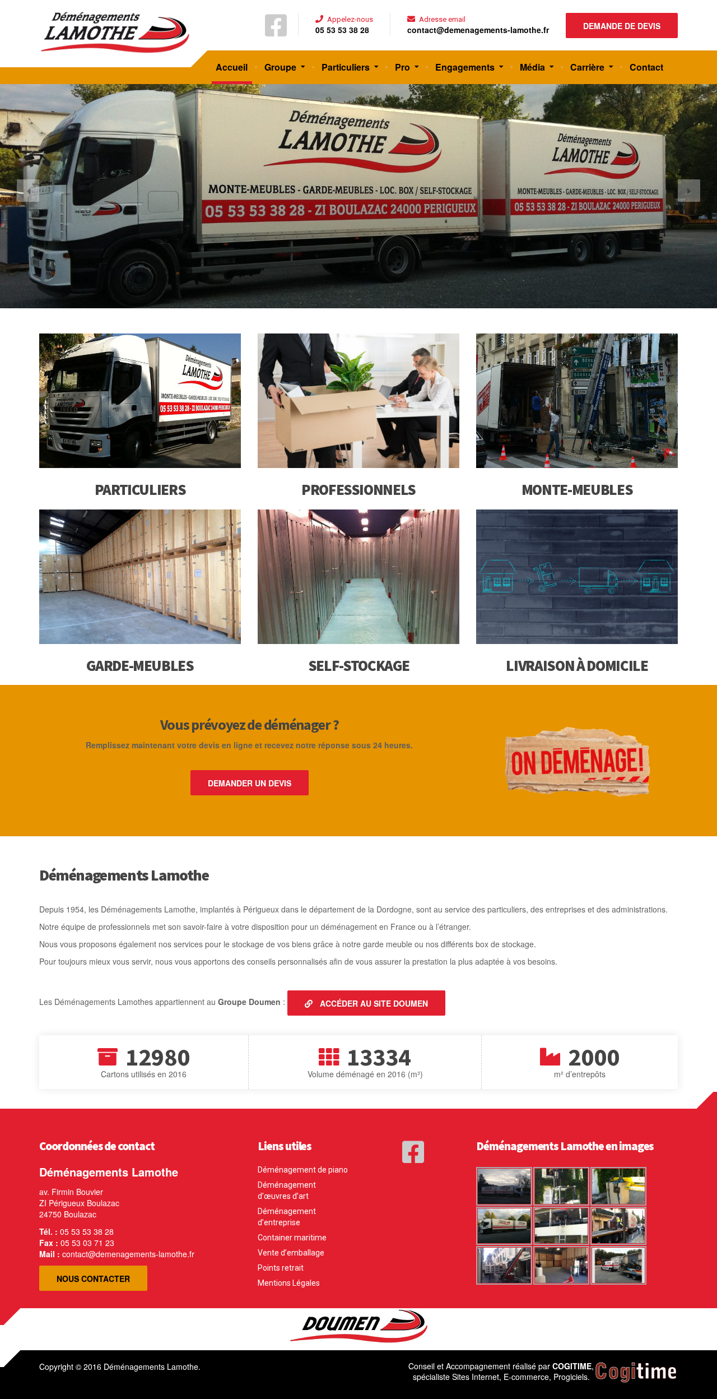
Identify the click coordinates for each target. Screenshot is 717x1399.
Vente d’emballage (291, 1252)
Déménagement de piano (303, 1169)
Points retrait (281, 1267)
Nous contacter (93, 1278)
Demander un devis (249, 783)
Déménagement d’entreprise (287, 1217)
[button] (28, 190)
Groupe (280, 67)
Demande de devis (621, 25)
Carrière (587, 67)
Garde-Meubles (139, 665)
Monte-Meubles (577, 489)
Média (532, 67)
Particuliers (346, 67)
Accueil (232, 67)
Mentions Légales (289, 1282)
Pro (402, 67)
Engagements (465, 67)
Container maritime (292, 1237)
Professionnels (358, 489)
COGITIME (572, 1366)
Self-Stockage (358, 665)
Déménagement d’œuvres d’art (287, 1190)
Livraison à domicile (577, 665)
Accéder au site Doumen (373, 1003)
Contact (646, 67)
